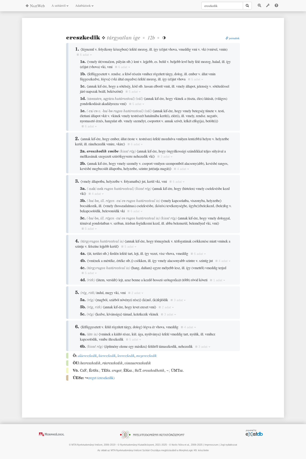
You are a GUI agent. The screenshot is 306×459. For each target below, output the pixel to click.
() (101, 377)
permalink (233, 38)
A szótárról (59, 5)
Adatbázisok (83, 5)
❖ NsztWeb (35, 5)
